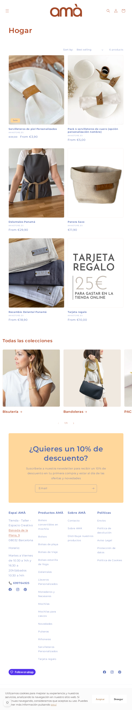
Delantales (45, 571)
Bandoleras (73, 412)
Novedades (45, 623)
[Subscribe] (93, 488)
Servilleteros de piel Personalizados (33, 129)
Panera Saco (76, 221)
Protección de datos (106, 550)
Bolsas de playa (48, 544)
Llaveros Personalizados (48, 582)
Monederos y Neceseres (46, 594)
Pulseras (43, 631)
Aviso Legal (104, 540)
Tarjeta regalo (77, 312)
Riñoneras (44, 639)
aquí (54, 704)
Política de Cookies (109, 560)
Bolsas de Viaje (48, 552)
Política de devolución (104, 530)
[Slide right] (73, 423)
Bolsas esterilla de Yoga (48, 562)
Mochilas (44, 603)
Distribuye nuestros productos (80, 538)
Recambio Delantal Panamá (28, 312)
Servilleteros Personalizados (48, 649)
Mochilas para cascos (47, 613)
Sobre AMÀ (75, 528)
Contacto (74, 520)
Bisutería (11, 412)
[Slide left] (58, 423)
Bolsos (42, 536)
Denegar (118, 699)
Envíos (101, 520)
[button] (7, 11)
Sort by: (68, 49)
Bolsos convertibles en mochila (48, 524)
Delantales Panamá (22, 221)
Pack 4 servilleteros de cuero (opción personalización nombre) (93, 130)
